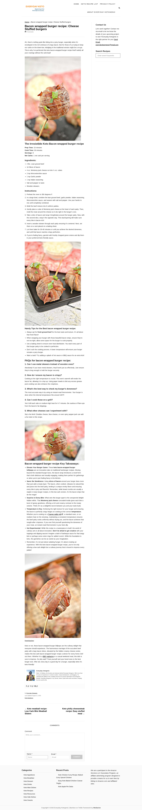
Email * (53, 754)
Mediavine (97, 808)
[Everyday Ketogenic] (34, 8)
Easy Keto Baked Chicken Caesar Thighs (69, 782)
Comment (28, 731)
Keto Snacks (28, 800)
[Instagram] (32, 686)
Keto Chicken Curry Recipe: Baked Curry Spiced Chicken (69, 776)
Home (27, 22)
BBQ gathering (48, 656)
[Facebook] (27, 686)
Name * (29, 754)
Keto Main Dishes (30, 787)
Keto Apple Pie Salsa (65, 786)
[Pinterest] (36, 686)
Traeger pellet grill (54, 514)
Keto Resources (29, 794)
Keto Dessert (28, 781)
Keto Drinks (28, 784)
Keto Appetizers (29, 698)
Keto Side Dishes (30, 797)
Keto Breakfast (29, 778)
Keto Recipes (28, 791)
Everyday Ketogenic (32, 693)
